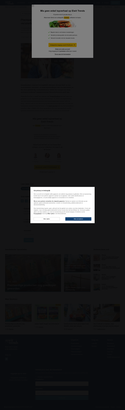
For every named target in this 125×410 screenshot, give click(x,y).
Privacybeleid (37, 213)
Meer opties (47, 219)
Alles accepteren (78, 219)
